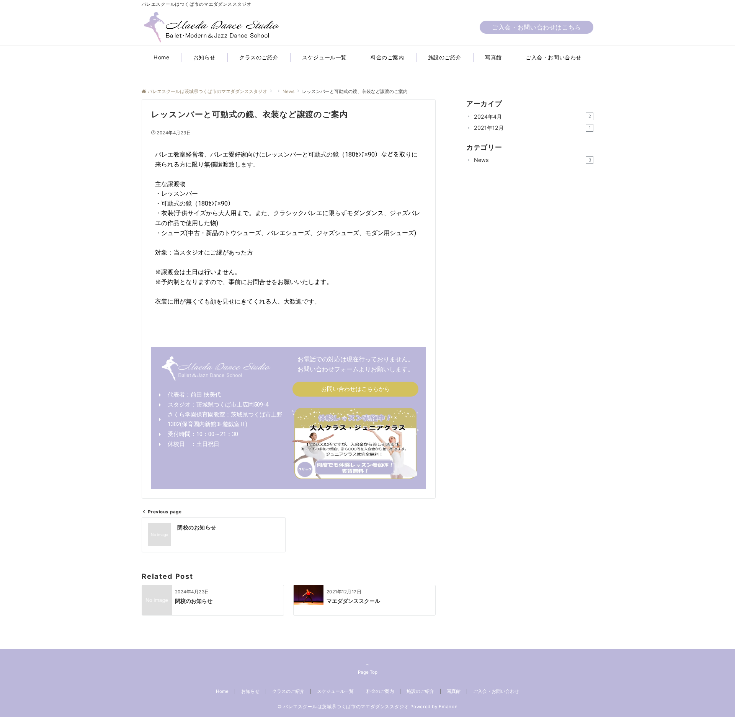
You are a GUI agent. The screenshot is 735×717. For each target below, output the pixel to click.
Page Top (367, 672)
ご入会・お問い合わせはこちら (536, 27)
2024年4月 (532, 116)
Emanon (448, 706)
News (532, 160)
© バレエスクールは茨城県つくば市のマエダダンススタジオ (343, 706)
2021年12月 (532, 127)
